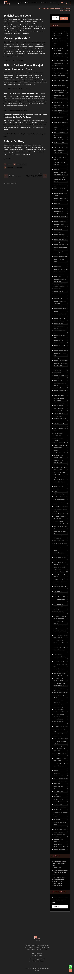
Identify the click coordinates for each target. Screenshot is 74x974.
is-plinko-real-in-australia (60, 453)
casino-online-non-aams (59, 343)
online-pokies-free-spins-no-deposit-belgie (60, 749)
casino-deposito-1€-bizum (60, 216)
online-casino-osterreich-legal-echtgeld (60, 689)
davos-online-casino (58, 408)
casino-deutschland (58, 219)
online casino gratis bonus (60, 596)
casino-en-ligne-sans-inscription (59, 260)
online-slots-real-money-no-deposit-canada (60, 759)
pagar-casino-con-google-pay (60, 767)
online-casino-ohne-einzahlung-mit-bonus (59, 679)
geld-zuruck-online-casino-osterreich (60, 420)
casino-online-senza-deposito (61, 350)
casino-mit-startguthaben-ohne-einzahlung (60, 302)
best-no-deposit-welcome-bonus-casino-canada (60, 91)
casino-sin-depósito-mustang (61, 375)
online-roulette (57, 756)
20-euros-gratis (57, 36)
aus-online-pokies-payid (59, 60)
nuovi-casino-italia (58, 591)
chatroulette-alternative (59, 393)
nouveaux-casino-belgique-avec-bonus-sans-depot (60, 588)
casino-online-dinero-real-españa (60, 336)
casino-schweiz (57, 372)
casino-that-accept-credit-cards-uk (60, 384)
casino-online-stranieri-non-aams (60, 354)
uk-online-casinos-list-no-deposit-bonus (60, 836)
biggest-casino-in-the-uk (59, 140)
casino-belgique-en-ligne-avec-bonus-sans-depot (60, 190)
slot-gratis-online (58, 794)
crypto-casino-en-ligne (59, 403)
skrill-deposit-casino (58, 791)
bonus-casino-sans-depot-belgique (60, 158)
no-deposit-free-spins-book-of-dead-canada (60, 568)
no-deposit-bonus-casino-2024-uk (60, 554)
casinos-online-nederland (60, 390)
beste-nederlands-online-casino (60, 114)
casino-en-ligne (57, 232)
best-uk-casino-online (59, 110)
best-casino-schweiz (58, 83)
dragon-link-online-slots (59, 413)
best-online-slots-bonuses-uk (61, 100)
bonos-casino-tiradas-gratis (60, 147)
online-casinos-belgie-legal (60, 738)
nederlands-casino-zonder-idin (60, 527)
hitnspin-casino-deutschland (60, 443)
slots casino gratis (58, 799)
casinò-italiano (57, 276)
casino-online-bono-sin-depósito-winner (59, 327)
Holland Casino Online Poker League (14, 60)
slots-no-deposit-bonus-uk (60, 802)
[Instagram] (39, 965)
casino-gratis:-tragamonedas (61, 269)
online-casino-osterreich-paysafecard (60, 701)
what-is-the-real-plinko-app (60, 847)
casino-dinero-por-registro (60, 227)
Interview (56, 450)
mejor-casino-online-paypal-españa (60, 510)
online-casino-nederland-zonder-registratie (59, 670)
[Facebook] (37, 965)
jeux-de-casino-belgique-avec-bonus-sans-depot (61, 468)
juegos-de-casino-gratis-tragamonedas (60, 473)
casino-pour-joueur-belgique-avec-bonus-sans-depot (60, 364)
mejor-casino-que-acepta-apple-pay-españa (60, 517)
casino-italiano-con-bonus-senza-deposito (60, 280)
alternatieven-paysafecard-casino (60, 57)
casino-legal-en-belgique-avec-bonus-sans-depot (60, 285)
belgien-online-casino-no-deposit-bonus (60, 77)
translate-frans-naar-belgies (60, 829)
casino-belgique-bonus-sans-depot (60, 185)
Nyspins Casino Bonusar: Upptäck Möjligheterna (60, 871)
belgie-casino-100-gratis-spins (60, 69)
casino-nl (56, 311)
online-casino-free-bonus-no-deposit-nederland (61, 636)
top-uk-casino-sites (58, 827)
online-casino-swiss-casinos (60, 726)
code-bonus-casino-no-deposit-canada (59, 399)
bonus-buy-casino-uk (59, 155)
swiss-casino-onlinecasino (60, 807)
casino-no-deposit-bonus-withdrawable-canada (60, 319)
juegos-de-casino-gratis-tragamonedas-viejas (60, 478)
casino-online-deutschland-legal (60, 332)
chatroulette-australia (59, 395)
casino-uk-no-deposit (59, 388)
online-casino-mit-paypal (59, 661)
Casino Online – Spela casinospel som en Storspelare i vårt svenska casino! (59, 880)
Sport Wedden (8, 159)
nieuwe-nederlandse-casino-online (14, 167)
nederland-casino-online (59, 524)
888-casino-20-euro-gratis (60, 53)
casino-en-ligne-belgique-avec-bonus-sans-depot (60, 235)
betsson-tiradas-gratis (59, 132)
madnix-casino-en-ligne (59, 494)
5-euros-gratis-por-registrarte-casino (58, 49)
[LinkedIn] (34, 965)
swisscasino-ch (57, 809)
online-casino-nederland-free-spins (61, 665)
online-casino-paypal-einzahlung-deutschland (59, 710)
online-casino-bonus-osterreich (59, 622)
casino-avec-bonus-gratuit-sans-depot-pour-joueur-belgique (60, 179)
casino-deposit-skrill (58, 214)
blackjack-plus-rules (58, 145)
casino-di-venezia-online (59, 224)
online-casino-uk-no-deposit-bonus (60, 730)
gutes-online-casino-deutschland (59, 439)
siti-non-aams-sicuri (58, 786)
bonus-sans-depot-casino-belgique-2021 (60, 163)
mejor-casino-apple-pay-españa (59, 503)
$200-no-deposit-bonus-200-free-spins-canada (61, 32)
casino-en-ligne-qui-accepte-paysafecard (60, 253)
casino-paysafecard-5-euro (60, 360)
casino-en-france (58, 229)
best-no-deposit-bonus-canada (59, 87)
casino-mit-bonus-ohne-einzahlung (59, 295)
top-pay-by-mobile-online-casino (60, 823)
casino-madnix (57, 288)
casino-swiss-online (58, 380)
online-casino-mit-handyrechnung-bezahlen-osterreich (60, 657)
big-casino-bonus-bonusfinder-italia (58, 136)
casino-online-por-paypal (59, 345)
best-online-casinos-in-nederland (59, 96)
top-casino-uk (57, 819)
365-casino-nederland (59, 46)
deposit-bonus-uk (58, 411)
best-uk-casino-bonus (59, 105)
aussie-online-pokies (58, 63)
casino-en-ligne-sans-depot (60, 256)
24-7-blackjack (57, 38)
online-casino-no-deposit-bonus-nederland (60, 675)
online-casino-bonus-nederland (59, 613)
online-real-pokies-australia (60, 753)
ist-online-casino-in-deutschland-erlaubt (58, 456)
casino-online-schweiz (59, 348)
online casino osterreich (59, 599)
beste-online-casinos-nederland (59, 126)
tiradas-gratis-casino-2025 (60, 812)
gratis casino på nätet (59, 423)
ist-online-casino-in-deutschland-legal (58, 461)
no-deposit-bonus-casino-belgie (60, 558)
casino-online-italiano (59, 340)
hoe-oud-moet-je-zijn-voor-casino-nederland (60, 446)
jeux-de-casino (57, 465)
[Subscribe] (66, 907)
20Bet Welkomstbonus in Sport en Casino (15, 110)
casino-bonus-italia (58, 201)
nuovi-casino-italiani (58, 594)
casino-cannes (57, 203)
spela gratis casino (58, 804)
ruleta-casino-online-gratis (60, 781)
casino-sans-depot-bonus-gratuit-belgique (60, 369)
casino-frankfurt (57, 266)
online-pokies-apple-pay (59, 746)
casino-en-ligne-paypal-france (61, 244)
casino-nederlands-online (60, 308)
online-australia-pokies (59, 601)
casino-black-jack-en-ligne (60, 198)
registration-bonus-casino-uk (61, 778)
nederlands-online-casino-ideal (60, 532)
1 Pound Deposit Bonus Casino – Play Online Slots (59, 863)
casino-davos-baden (58, 208)
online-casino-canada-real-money (60, 627)
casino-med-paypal (58, 291)
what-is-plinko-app (58, 844)
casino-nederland (58, 306)
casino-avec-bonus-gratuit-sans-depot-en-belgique (60, 173)
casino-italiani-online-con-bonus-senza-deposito (60, 273)
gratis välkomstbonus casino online (61, 429)
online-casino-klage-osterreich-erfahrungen (59, 646)
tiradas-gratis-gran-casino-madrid (60, 816)
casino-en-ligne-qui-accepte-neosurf (60, 248)
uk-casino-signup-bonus (59, 832)
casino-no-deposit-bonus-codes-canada (60, 315)
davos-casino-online (58, 405)
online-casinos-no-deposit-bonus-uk (60, 742)
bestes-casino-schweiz (59, 130)
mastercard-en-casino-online (60, 496)
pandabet (56, 770)
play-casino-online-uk (59, 776)
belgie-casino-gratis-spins (60, 73)
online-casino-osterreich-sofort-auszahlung (60, 706)
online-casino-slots (58, 719)
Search (64, 18)
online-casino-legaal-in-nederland (59, 651)
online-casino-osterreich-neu (60, 692)
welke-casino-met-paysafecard (58, 840)
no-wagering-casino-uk (59, 579)
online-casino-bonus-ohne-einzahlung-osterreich (60, 617)
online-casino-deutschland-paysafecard (60, 632)
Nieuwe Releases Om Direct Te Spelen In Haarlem (17, 89)
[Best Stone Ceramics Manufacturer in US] (7, 3)
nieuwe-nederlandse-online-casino (60, 549)
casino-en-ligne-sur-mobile (60, 264)
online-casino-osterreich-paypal (60, 696)
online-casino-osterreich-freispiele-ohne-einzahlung (60, 684)
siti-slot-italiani (57, 789)
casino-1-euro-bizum (58, 167)
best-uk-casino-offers (59, 107)
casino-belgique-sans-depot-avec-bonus (60, 194)
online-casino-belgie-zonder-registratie (60, 608)
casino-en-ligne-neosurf (59, 242)
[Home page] (39, 8)
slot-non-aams (57, 796)
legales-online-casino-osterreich (59, 487)
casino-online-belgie (58, 323)
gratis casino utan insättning (61, 426)
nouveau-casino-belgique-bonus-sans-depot (60, 583)
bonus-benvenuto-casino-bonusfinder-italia (60, 151)
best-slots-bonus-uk (58, 102)
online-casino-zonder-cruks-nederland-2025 (60, 735)
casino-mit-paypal (58, 298)
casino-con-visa (57, 206)
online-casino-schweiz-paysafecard (59, 715)
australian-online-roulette (60, 65)
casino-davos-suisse (58, 211)
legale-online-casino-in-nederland (59, 483)
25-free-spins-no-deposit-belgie (60, 42)
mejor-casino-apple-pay (59, 499)
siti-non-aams (57, 783)
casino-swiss (57, 378)
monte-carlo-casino (58, 521)
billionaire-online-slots (59, 142)
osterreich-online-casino (59, 763)
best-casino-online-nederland (61, 80)
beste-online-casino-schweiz (60, 122)
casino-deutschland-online (60, 221)
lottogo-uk (56, 491)
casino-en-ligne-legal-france (60, 239)
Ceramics (9, 164)
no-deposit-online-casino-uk (60, 572)
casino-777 (56, 169)
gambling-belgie (57, 416)
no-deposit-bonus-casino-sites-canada (60, 563)
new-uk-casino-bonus (59, 540)
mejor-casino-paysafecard (60, 514)
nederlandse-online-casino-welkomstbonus (60, 537)
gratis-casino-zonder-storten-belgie (59, 434)
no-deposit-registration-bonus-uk (59, 575)
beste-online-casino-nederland (58, 119)
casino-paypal (57, 358)
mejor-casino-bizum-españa (60, 506)
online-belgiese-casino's (59, 604)
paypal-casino (57, 773)
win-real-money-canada (59, 849)
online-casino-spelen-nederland (59, 723)
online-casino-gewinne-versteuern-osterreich (59, 641)
